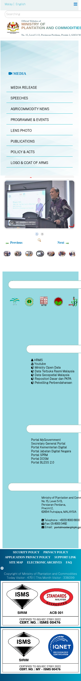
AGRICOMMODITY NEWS (30, 109)
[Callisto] (40, 604)
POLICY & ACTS (23, 152)
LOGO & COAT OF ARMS (29, 163)
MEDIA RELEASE (24, 88)
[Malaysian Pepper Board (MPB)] (73, 301)
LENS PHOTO (21, 131)
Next (61, 242)
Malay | (10, 4)
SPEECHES (19, 98)
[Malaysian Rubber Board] (30, 301)
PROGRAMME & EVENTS (30, 120)
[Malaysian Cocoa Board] (59, 301)
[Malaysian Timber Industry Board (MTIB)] (44, 301)
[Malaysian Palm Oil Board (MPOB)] (15, 301)
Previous (16, 242)
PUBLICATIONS (23, 141)
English (21, 4)
